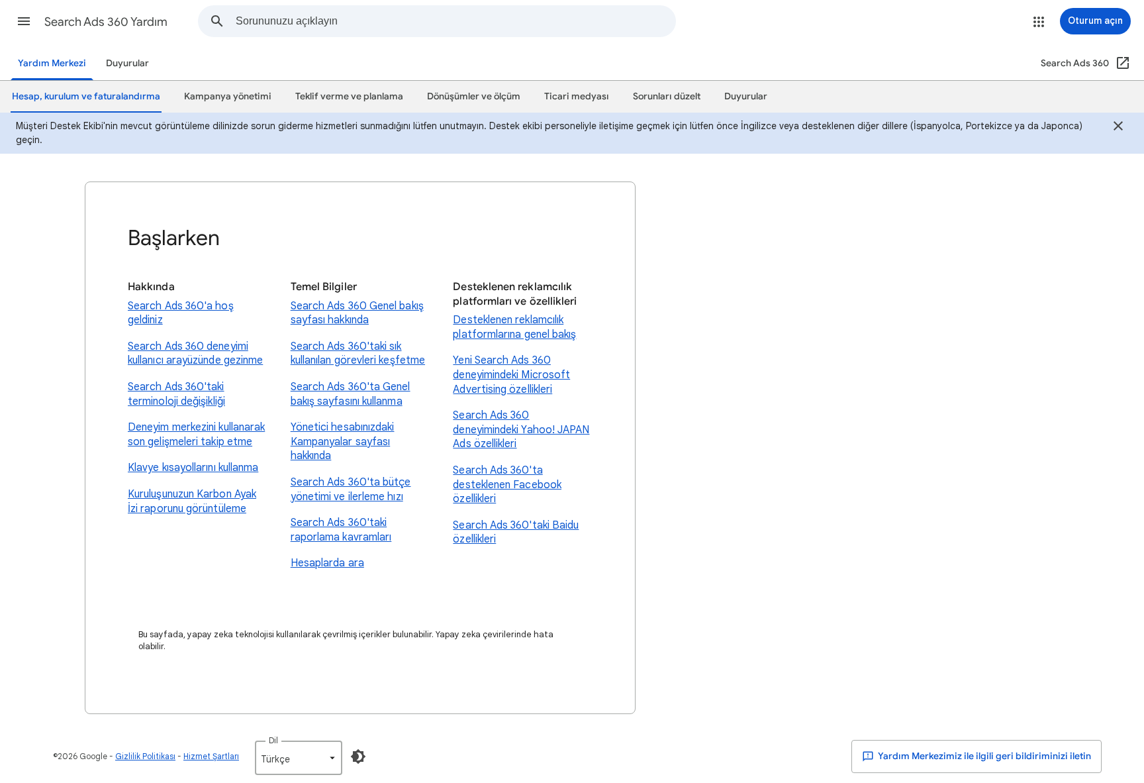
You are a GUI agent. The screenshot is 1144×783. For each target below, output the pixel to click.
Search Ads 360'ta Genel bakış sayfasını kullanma (350, 394)
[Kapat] (1118, 128)
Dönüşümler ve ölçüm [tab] (473, 96)
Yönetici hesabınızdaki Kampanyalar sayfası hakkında (343, 441)
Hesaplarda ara (327, 563)
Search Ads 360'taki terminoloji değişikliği (176, 394)
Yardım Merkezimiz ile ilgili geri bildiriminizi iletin (984, 756)
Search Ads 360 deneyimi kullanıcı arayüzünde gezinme (195, 354)
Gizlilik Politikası (145, 756)
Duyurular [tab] (745, 96)
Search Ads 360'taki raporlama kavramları (341, 530)
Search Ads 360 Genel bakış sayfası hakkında (357, 313)
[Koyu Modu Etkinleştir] (358, 756)
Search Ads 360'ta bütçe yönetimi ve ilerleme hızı (351, 489)
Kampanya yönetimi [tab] (227, 96)
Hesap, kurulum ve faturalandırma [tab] (86, 96)
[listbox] (298, 758)
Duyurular (127, 63)
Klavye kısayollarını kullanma (193, 467)
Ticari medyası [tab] (576, 96)
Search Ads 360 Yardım (105, 22)
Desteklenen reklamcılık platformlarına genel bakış (514, 327)
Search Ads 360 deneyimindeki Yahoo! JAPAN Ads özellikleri (521, 429)
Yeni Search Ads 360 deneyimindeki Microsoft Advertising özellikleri (511, 374)
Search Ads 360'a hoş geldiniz (181, 313)
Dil (273, 740)
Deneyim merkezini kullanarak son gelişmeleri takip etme (196, 434)
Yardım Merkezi (52, 63)
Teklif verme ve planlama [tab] (349, 96)
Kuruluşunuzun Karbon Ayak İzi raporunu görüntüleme (192, 501)
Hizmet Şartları (211, 756)
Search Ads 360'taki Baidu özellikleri (516, 533)
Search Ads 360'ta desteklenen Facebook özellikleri (507, 484)
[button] (24, 21)
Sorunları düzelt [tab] (666, 96)
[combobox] (455, 21)
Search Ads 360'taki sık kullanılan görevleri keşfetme (358, 354)
